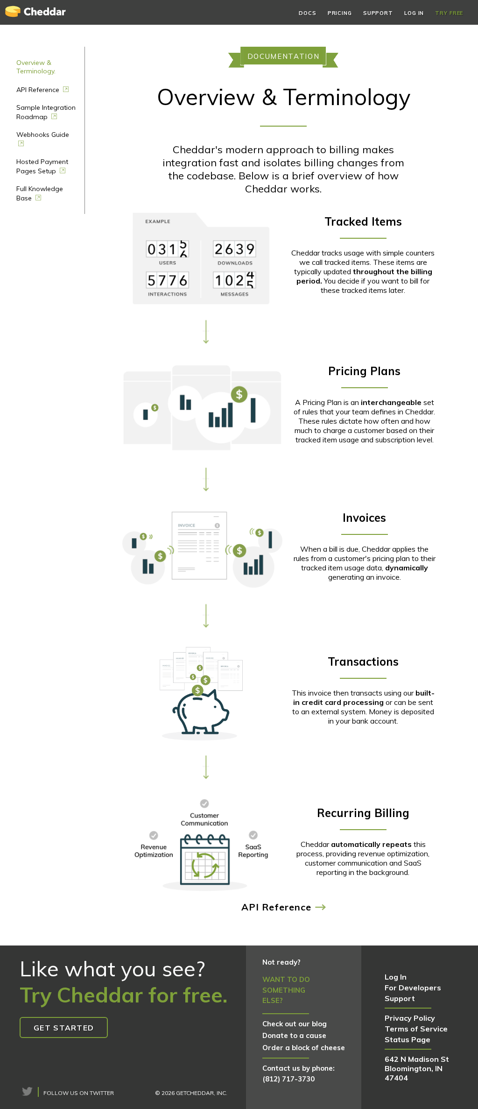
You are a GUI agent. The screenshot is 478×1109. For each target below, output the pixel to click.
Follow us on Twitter (78, 1092)
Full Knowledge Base (39, 193)
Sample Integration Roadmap (46, 112)
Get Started (64, 1027)
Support (378, 13)
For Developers (413, 987)
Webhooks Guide (42, 134)
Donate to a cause (294, 1035)
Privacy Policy (410, 1018)
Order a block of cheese (303, 1047)
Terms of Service (416, 1028)
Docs (307, 13)
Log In (414, 13)
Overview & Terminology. (36, 66)
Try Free (449, 13)
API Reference (38, 89)
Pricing (340, 13)
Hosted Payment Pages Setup (42, 166)
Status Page (407, 1039)
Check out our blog (294, 1023)
